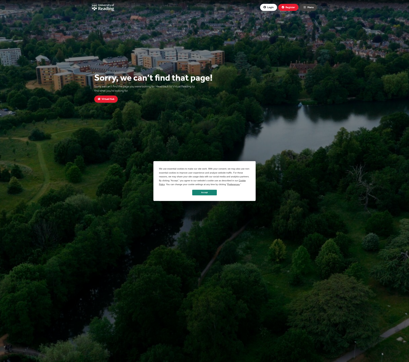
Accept (204, 192)
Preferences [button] (233, 184)
